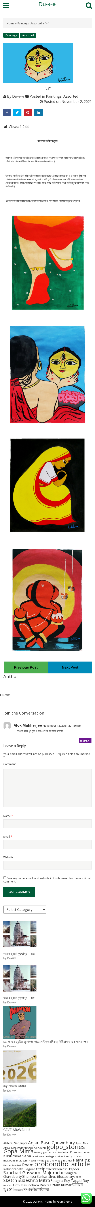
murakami (9, 1160)
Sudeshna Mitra (34, 1180)
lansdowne (38, 1156)
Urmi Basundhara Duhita (31, 1185)
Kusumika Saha (17, 1155)
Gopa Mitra (18, 1151)
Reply (85, 740)
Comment (9, 764)
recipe (42, 1168)
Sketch (10, 1180)
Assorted (36, 23)
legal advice (56, 1156)
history (38, 1152)
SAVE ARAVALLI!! (16, 1129)
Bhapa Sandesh (35, 1148)
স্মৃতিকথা (43, 1189)
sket (78, 1176)
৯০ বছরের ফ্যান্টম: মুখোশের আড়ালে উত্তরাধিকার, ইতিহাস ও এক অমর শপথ (45, 1041)
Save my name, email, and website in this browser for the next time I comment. (47, 879)
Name (8, 816)
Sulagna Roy (60, 1180)
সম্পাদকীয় (30, 1189)
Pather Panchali (12, 1165)
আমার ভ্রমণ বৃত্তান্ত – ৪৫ (19, 997)
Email (7, 836)
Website (8, 857)
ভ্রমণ (8, 1188)
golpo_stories (66, 1146)
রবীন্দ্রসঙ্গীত (18, 1190)
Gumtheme (64, 1201)
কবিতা (77, 1184)
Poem (28, 1164)
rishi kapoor (71, 1169)
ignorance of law (52, 1152)
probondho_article (62, 1164)
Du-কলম (47, 4)
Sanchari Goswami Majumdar (33, 1173)
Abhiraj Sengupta (15, 1143)
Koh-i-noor (84, 1152)
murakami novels (26, 1160)
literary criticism (72, 1156)
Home (11, 23)
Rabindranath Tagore (19, 1169)
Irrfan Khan (70, 1152)
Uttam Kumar (61, 1185)
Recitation (55, 1169)
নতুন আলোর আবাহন (14, 1085)
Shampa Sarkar (35, 1176)
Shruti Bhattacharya (62, 1176)
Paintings (23, 23)
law (47, 1156)
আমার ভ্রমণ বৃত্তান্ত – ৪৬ (19, 953)
